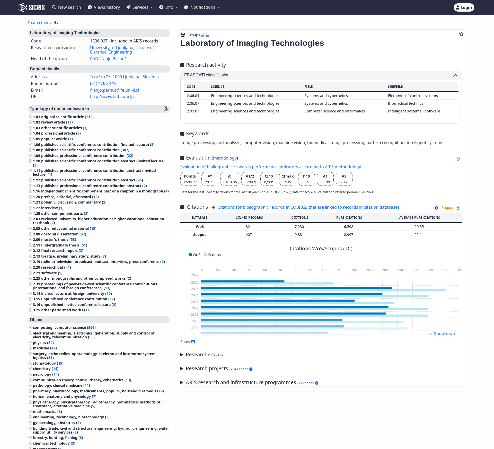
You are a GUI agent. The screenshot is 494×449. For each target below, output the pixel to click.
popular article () (57, 138)
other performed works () (65, 309)
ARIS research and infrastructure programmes (250, 382)
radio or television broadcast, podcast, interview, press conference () (103, 261)
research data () (56, 267)
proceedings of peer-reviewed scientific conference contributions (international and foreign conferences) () (95, 285)
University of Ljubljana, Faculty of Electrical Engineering (122, 50)
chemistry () (45, 368)
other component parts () (65, 213)
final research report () (62, 250)
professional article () (61, 133)
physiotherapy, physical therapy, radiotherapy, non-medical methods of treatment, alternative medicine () (96, 404)
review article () (57, 122)
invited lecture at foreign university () (76, 293)
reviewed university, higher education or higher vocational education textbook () (98, 220)
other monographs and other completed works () (86, 278)
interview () (52, 207)
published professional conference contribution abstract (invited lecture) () (94, 172)
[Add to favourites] (461, 34)
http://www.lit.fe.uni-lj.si (113, 96)
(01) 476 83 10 (103, 83)
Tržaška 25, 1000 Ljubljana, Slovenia (124, 77)
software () (52, 272)
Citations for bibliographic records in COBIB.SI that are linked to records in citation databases (309, 207)
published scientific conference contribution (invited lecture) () (98, 144)
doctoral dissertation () (63, 233)
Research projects (217, 368)
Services (140, 7)
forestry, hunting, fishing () (58, 437)
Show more (444, 333)
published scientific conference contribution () (85, 149)
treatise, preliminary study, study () (73, 256)
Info (169, 7)
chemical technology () (54, 443)
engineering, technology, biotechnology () (71, 417)
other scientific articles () (64, 127)
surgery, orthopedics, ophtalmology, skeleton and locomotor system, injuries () (95, 355)
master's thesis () (58, 239)
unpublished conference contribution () (78, 298)
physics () (43, 342)
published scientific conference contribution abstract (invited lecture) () (99, 163)
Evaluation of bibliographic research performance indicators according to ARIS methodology (270, 167)
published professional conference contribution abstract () (94, 185)
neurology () (46, 374)
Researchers (204, 354)
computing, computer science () (64, 327)
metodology (225, 158)
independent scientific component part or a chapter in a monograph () (105, 191)
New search (69, 7)
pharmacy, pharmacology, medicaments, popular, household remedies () (98, 391)
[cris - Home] (32, 7)
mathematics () (47, 411)
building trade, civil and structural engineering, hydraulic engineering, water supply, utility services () (101, 430)
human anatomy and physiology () (64, 396)
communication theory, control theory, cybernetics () (82, 379)
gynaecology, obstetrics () (57, 422)
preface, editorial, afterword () (70, 196)
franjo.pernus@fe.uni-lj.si (114, 90)
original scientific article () (67, 116)
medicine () (45, 348)
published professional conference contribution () (87, 155)
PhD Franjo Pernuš (108, 58)
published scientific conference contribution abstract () (92, 180)
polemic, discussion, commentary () (74, 202)
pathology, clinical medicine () (61, 385)
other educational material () (68, 228)
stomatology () (48, 363)
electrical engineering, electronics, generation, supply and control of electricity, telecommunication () (93, 335)
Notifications (202, 7)
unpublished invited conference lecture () (78, 304)
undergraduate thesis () (64, 245)
